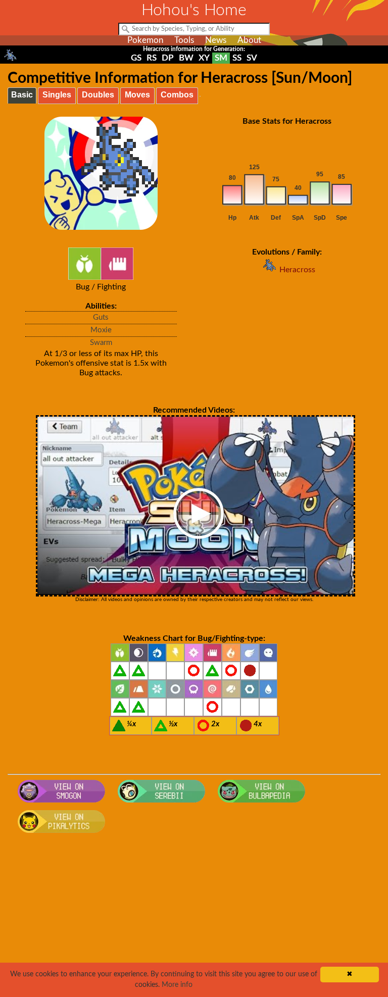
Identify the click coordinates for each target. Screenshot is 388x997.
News (215, 40)
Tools (184, 40)
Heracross (297, 270)
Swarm (101, 342)
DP (168, 58)
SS (236, 58)
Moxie (101, 330)
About (249, 40)
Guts (101, 317)
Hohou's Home (194, 10)
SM (221, 58)
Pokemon (145, 40)
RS (152, 58)
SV (252, 58)
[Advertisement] (194, 918)
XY (204, 58)
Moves (137, 94)
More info (177, 984)
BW (186, 58)
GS (136, 58)
